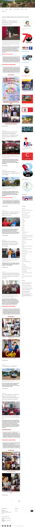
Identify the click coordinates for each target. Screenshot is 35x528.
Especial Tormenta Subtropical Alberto (27, 239)
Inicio (3, 9)
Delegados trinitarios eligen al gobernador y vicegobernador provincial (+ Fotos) (9, 22)
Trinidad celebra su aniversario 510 (26, 285)
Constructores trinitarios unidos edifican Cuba (12, 68)
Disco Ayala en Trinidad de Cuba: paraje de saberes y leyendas (15, 310)
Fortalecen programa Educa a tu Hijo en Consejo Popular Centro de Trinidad (17, 67)
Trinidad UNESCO (24, 271)
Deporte (23, 227)
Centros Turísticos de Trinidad (26, 212)
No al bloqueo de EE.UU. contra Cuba (27, 251)
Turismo (26, 9)
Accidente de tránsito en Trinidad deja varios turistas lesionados (15, 309)
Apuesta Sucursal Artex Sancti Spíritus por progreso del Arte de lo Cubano (17, 311)
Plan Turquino (24, 256)
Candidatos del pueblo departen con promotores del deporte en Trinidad (16, 445)
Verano (23, 277)
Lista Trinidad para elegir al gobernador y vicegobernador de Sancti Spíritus (17, 61)
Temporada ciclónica (25, 266)
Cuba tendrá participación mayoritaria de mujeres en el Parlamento (15, 435)
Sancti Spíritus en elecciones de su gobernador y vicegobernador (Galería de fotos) (19, 59)
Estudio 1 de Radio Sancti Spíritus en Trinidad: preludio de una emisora (16, 70)
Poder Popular (24, 258)
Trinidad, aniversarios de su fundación (27, 272)
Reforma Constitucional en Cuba (26, 261)
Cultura (22, 9)
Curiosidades (23, 220)
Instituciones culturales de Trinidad (26, 248)
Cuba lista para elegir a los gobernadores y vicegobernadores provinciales (17, 201)
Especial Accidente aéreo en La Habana (27, 235)
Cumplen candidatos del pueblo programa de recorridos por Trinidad (15, 434)
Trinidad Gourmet (24, 269)
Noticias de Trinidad (16, 9)
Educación (23, 230)
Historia (23, 244)
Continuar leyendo (5, 165)
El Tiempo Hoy (24, 233)
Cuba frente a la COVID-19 (25, 217)
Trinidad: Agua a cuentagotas (9, 366)
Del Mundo (10, 9)
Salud (22, 263)
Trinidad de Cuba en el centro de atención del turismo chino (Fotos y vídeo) (17, 313)
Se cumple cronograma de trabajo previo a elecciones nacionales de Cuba (16, 433)
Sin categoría (23, 264)
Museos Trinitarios (24, 250)
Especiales (23, 241)
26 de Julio (23, 208)
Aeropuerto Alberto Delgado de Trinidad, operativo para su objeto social (16, 447)
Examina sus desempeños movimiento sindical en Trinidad (13, 312)
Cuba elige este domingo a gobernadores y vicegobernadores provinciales (16, 58)
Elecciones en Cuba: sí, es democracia (10, 432)
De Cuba (6, 9)
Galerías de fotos (24, 242)
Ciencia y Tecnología (24, 214)
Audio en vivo (4, 11)
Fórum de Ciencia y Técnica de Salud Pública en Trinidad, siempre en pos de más (18, 69)
